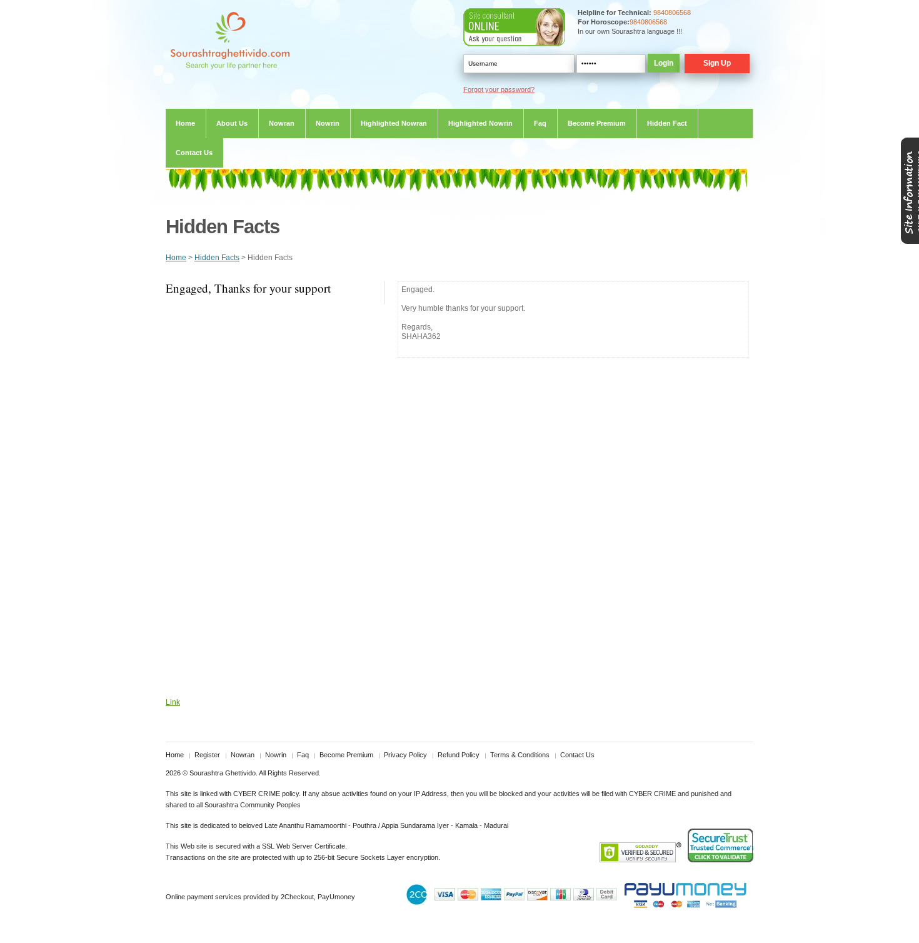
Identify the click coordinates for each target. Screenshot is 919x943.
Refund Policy (459, 755)
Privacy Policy (405, 755)
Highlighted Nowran (394, 123)
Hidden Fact (667, 123)
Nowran (281, 123)
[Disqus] (459, 529)
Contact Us (194, 152)
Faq (540, 123)
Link (173, 702)
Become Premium (597, 123)
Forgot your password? (499, 89)
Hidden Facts (216, 257)
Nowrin (327, 123)
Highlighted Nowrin (480, 123)
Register (207, 755)
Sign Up (717, 63)
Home (185, 123)
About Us (232, 123)
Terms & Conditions (520, 755)
